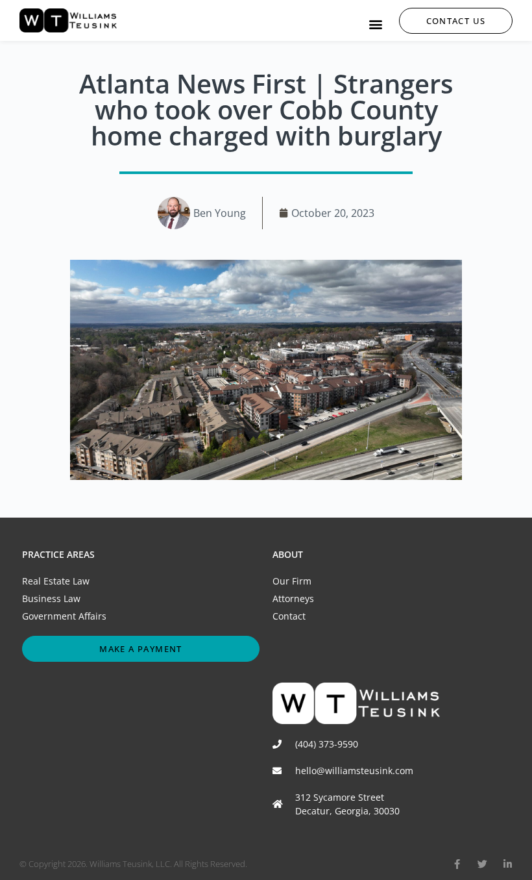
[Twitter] (482, 864)
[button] (375, 23)
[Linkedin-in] (508, 864)
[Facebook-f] (457, 864)
